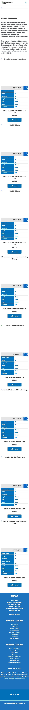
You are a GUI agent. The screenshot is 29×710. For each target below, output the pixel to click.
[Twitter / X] (15, 694)
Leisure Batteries (14, 631)
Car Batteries (14, 627)
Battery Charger (14, 638)
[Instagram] (13, 694)
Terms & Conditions (14, 649)
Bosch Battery (14, 634)
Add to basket (14, 120)
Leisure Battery (14, 628)
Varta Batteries (14, 659)
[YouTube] (18, 694)
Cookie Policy (14, 653)
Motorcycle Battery (14, 632)
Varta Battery (14, 637)
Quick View (14, 107)
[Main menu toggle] (25, 3)
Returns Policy (15, 651)
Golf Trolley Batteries (14, 663)
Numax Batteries (14, 660)
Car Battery (14, 625)
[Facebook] (11, 694)
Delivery (14, 655)
